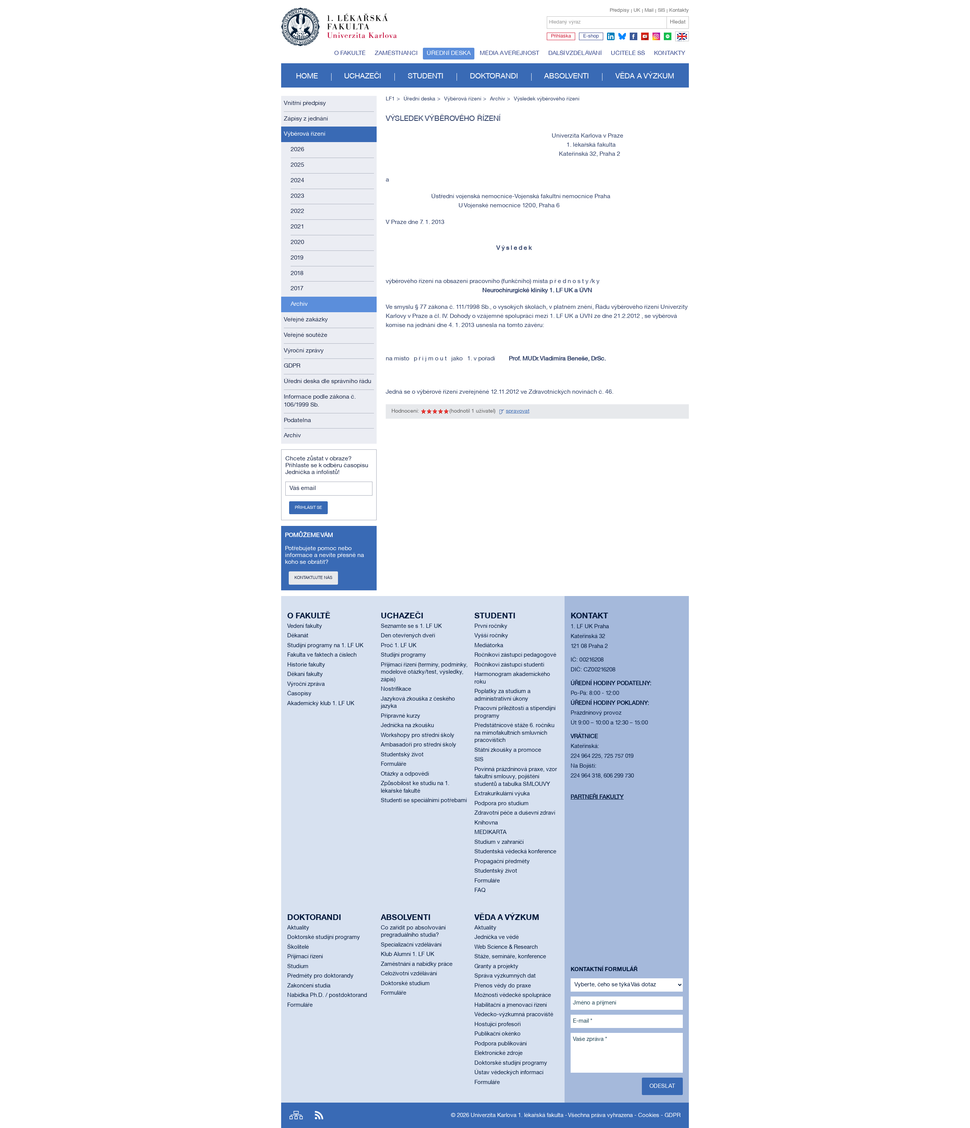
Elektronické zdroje (498, 1053)
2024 (297, 180)
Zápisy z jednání (306, 119)
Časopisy (299, 693)
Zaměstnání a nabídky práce (416, 964)
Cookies (648, 1115)
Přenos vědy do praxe (502, 986)
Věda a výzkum (644, 76)
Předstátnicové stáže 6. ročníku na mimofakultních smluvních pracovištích (514, 733)
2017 (297, 288)
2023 (297, 196)
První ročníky (490, 626)
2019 (297, 258)
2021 (297, 227)
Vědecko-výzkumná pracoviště (513, 1014)
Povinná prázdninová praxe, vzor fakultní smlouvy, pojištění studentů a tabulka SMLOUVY (515, 777)
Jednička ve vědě (496, 937)
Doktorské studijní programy (323, 937)
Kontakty (679, 10)
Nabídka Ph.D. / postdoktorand (327, 995)
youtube (645, 36)
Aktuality (298, 928)
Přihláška (561, 36)
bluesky (622, 36)
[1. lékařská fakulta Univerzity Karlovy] (339, 23)
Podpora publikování (500, 1044)
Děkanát (297, 635)
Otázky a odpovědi (405, 774)
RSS (319, 1115)
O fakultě (350, 53)
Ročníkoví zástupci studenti (509, 665)
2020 (297, 242)
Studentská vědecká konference (515, 851)
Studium (297, 966)
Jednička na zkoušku (407, 725)
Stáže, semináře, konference (510, 956)
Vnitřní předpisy (305, 103)
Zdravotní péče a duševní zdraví (514, 813)
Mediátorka (488, 645)
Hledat (677, 22)
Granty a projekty (496, 966)
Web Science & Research (506, 947)
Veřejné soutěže (305, 335)
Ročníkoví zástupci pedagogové (515, 655)
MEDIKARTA (490, 832)
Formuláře (393, 764)
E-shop (591, 36)
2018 (297, 273)
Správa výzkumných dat (505, 976)
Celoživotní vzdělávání (409, 973)
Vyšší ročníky (491, 635)
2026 (297, 149)
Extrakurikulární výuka (502, 793)
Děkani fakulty (305, 674)
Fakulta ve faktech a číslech (322, 655)
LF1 (390, 99)
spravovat (517, 411)
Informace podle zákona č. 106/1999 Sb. (320, 401)
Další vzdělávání (575, 53)
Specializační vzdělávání (411, 945)
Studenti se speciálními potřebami (424, 800)
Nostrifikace (396, 689)
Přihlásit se (308, 508)
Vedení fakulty (304, 626)
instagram (656, 36)
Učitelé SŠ (628, 53)
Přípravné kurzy (400, 716)
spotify (667, 36)
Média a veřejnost (509, 53)
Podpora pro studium (501, 803)
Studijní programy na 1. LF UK (325, 645)
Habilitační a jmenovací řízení (510, 1005)
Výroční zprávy (304, 351)
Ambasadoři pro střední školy (418, 745)
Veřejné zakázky (306, 319)
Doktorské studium (405, 983)
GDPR (292, 366)
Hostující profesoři (497, 1024)
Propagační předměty (502, 861)
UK (637, 10)
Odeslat (662, 1086)
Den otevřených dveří (408, 635)
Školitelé (298, 947)
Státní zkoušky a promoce (507, 750)
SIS (661, 10)
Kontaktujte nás (313, 578)
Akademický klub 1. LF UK (320, 703)
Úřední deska (449, 53)
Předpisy (619, 10)
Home (307, 76)
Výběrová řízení (304, 134)
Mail (649, 10)
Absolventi (566, 76)
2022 (297, 211)
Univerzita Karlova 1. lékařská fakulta (517, 1115)
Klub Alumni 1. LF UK (407, 954)
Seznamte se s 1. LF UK (411, 626)
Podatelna (297, 420)
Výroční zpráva (306, 684)
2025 (297, 165)
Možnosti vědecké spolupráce (512, 995)
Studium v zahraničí (499, 842)
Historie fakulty (306, 665)
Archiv (299, 304)
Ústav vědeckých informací (508, 1072)
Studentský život (402, 754)
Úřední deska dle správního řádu (327, 381)
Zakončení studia (308, 986)
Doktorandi (494, 76)
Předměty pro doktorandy (320, 976)
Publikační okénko (497, 1034)
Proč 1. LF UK (398, 645)
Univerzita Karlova (367, 39)
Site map (296, 1115)
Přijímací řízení (305, 956)
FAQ (479, 890)
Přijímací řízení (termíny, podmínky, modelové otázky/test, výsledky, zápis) (424, 672)
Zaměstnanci (396, 53)
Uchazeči (362, 76)
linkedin (611, 36)
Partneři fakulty (597, 797)
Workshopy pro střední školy (417, 735)
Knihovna (486, 823)
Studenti (425, 76)
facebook (633, 36)
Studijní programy (403, 655)
